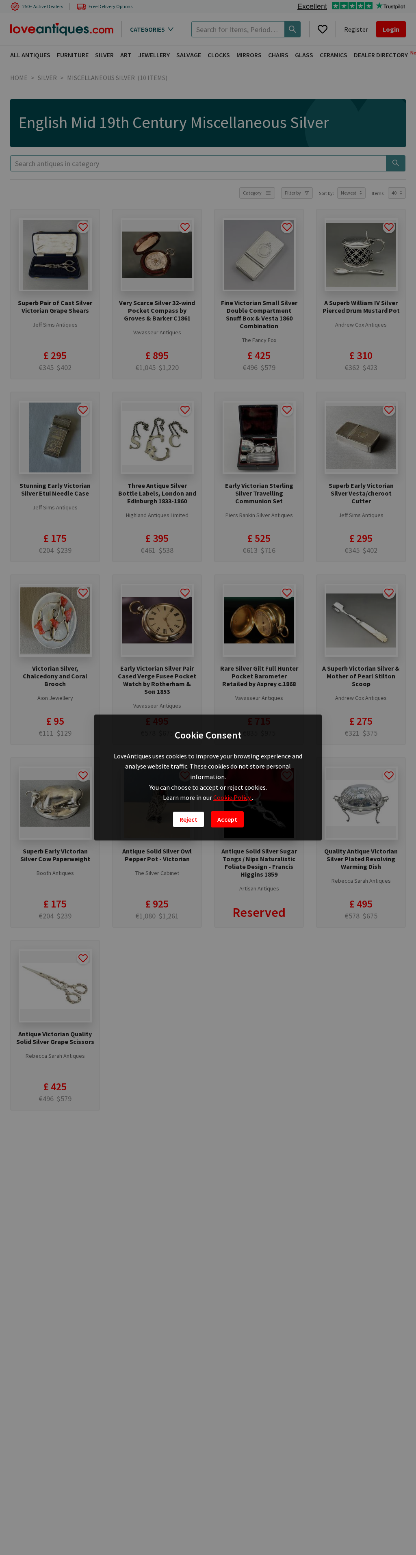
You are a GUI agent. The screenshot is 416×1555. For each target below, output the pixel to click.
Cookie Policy (232, 797)
